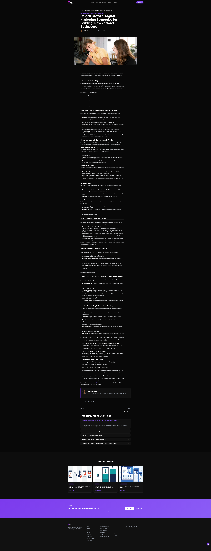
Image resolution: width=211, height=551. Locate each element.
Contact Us (89, 534)
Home (92, 2)
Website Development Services (99, 382)
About (96, 2)
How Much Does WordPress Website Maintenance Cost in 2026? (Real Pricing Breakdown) (104, 487)
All (81, 13)
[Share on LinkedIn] (91, 402)
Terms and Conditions (91, 538)
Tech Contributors (74, 549)
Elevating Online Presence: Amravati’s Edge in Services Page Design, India (119, 411)
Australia (115, 528)
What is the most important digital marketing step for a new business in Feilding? (99, 420)
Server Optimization (103, 530)
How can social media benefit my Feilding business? (93, 431)
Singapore (115, 531)
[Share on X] (89, 402)
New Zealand (115, 535)
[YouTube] (137, 527)
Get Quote (140, 2)
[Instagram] (129, 527)
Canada (114, 529)
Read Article (71, 490)
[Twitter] (132, 527)
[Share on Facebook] (93, 402)
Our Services (139, 508)
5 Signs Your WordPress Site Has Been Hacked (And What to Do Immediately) (79, 487)
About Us (88, 528)
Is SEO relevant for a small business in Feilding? (92, 435)
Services (104, 2)
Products (109, 2)
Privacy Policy (89, 536)
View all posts (90, 395)
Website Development (104, 528)
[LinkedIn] (134, 527)
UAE (114, 533)
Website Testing (103, 532)
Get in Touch (129, 508)
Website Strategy (94, 13)
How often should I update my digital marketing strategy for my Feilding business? (100, 443)
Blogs (82, 10)
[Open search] (135, 2)
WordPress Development (104, 526)
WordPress (71, 484)
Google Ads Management (104, 536)
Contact (115, 2)
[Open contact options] (208, 544)
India (114, 526)
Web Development (86, 13)
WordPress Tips (100, 13)
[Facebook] (126, 527)
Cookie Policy (89, 540)
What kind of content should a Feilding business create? (94, 439)
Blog (100, 2)
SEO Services (102, 534)
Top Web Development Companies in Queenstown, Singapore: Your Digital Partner (90, 411)
